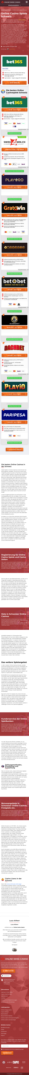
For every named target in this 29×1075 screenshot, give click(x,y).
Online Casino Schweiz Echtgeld (9, 1017)
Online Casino (22, 19)
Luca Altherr (12, 49)
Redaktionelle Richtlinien (8, 1002)
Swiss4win (4, 1031)
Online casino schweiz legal (8, 1019)
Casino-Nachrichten (6, 994)
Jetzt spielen (14, 83)
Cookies (3, 998)
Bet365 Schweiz (5, 1027)
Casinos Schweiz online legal (14, 884)
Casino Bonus (4, 1011)
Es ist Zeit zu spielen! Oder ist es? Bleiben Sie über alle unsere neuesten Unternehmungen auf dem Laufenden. (13, 1041)
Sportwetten (4, 1013)
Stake (2, 1029)
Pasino (3, 1035)
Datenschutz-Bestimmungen (9, 1000)
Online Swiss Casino (6, 10)
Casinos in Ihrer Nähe (6, 992)
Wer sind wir (4, 996)
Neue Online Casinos (6, 1015)
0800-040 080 (9, 971)
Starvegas (3, 1033)
